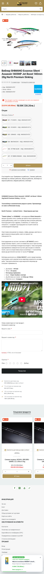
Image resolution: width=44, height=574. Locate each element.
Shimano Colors (7, 115)
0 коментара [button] (15, 82)
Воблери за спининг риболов (11, 178)
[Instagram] (19, 488)
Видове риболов (11, 14)
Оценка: (4, 360)
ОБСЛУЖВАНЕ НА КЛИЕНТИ (12, 522)
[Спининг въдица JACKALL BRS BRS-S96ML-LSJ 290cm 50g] (17, 432)
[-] (3, 165)
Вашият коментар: (8, 337)
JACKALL (17, 453)
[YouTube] (24, 488)
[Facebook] (15, 488)
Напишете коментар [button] (28, 82)
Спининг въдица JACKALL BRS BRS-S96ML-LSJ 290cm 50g (17, 461)
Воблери (28, 180)
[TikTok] (29, 488)
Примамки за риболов (21, 176)
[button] (28, 165)
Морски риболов (23, 14)
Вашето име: (6, 329)
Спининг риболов (35, 176)
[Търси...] (41, 9)
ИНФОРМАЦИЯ (7, 499)
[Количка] (40, 3)
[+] (11, 165)
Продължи (22, 371)
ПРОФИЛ (5, 542)
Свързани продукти (22, 412)
